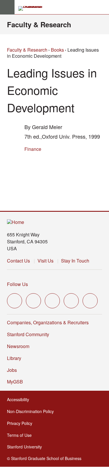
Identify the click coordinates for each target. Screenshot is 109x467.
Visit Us (45, 260)
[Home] (15, 222)
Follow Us (17, 284)
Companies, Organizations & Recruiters (48, 322)
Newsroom (18, 346)
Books (57, 49)
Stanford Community (28, 334)
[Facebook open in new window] (33, 300)
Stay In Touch (75, 260)
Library (14, 358)
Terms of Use (21, 435)
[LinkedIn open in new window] (90, 300)
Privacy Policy (21, 423)
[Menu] (7, 7)
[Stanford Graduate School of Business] (32, 8)
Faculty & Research (39, 24)
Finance (32, 149)
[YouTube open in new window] (71, 300)
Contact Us (18, 260)
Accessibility (20, 399)
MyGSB (16, 381)
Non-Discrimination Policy (32, 411)
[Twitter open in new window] (14, 300)
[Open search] (102, 7)
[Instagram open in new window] (52, 300)
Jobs (12, 370)
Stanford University (26, 447)
